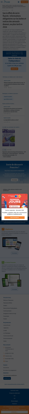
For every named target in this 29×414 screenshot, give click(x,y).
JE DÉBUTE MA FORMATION (14, 217)
